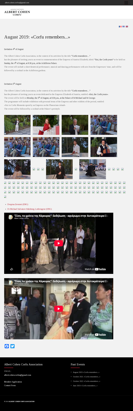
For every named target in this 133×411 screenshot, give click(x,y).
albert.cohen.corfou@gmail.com (17, 375)
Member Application (13, 382)
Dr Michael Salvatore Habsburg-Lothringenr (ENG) (29, 209)
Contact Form (10, 385)
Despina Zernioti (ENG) (17, 204)
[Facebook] (126, 3)
